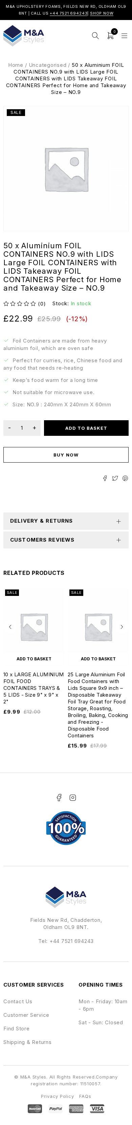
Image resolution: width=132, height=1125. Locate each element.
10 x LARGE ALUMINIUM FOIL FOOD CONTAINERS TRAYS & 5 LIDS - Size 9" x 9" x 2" (33, 688)
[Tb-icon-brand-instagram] (72, 797)
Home (15, 65)
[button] (10, 627)
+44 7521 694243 (68, 13)
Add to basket (86, 428)
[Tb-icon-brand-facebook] (59, 797)
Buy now (65, 455)
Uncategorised (48, 65)
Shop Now (102, 13)
